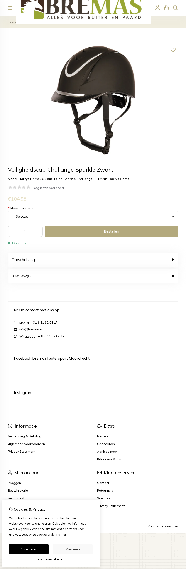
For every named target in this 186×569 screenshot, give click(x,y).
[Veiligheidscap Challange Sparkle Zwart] (93, 156)
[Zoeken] (175, 7)
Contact (103, 483)
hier (63, 534)
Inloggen (14, 483)
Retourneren (106, 490)
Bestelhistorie (18, 490)
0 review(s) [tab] (21, 276)
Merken (102, 436)
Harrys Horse (118, 179)
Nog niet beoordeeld (48, 188)
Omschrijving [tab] (23, 259)
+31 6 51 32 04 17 (44, 322)
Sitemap (103, 498)
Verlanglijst (16, 498)
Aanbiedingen (107, 452)
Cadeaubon (106, 444)
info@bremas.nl (31, 329)
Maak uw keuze (21, 208)
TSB (175, 526)
